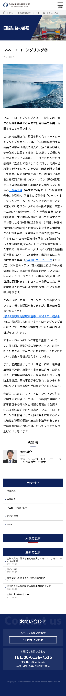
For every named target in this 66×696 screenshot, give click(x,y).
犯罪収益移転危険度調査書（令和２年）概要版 (31, 316)
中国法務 (11, 490)
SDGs (9, 524)
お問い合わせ (35, 640)
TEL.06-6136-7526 (33, 657)
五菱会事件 (15, 190)
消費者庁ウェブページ (38, 260)
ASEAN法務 (12, 516)
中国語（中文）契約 (17, 507)
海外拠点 (11, 499)
